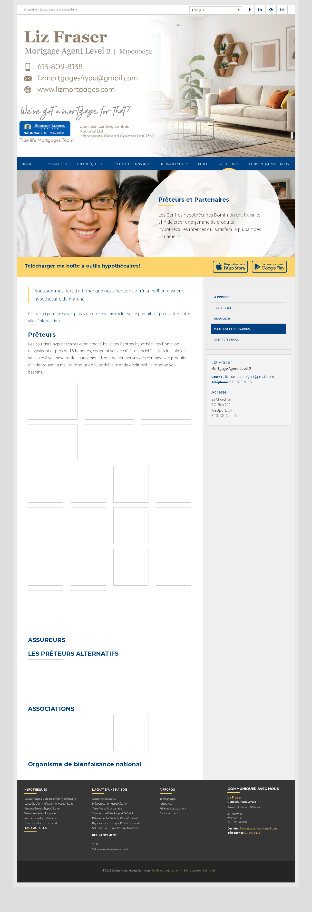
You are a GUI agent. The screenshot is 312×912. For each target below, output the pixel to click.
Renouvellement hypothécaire (41, 808)
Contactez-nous (226, 339)
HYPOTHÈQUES (88, 164)
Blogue (204, 164)
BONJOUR (29, 164)
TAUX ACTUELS (56, 164)
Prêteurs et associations (232, 329)
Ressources (222, 318)
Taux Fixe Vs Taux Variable (107, 808)
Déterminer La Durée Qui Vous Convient (115, 818)
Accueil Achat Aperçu (104, 798)
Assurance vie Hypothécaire (40, 818)
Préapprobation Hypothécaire (109, 803)
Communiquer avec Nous (269, 164)
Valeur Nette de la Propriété (40, 813)
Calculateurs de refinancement (110, 849)
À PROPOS (227, 164)
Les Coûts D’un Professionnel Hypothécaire (48, 803)
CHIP (95, 844)
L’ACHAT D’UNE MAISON (130, 164)
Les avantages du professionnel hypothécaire (50, 798)
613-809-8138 (241, 381)
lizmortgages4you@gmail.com (249, 376)
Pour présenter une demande (41, 823)
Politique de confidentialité (199, 870)
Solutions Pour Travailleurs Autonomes (115, 828)
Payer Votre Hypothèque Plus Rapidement (116, 823)
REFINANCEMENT (173, 164)
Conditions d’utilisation (165, 870)
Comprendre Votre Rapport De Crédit (113, 813)
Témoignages (223, 308)
